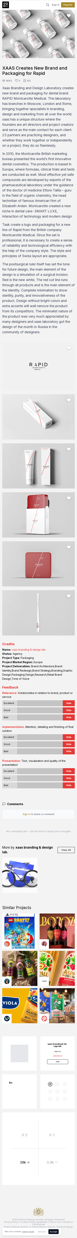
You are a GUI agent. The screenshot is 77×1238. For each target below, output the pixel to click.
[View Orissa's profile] (7, 981)
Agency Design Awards (16, 1226)
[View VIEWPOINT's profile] (7, 1018)
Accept (53, 1231)
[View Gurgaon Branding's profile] (44, 1018)
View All (66, 849)
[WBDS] (50, 1084)
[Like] (69, 15)
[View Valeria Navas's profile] (44, 944)
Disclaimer (39, 1224)
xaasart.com (57, 1056)
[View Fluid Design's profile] (7, 944)
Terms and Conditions (61, 1221)
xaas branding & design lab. (29, 649)
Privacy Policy (11, 1221)
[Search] (47, 4)
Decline (42, 1231)
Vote (68, 703)
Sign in (56, 4)
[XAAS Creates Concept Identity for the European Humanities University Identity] (19, 875)
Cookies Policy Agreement (33, 1221)
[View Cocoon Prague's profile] (44, 981)
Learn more (28, 1231)
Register (68, 4)
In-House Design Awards (42, 1226)
